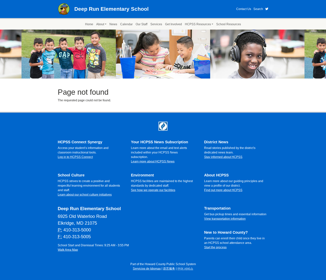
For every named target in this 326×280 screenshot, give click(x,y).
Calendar (126, 24)
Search (258, 9)
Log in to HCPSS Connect (75, 157)
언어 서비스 (185, 268)
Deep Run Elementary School (111, 9)
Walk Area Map (68, 249)
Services (156, 24)
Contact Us (243, 9)
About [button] (100, 24)
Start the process (215, 247)
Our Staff (141, 24)
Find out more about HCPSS (223, 190)
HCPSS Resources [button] (198, 24)
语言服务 (169, 268)
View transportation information (225, 218)
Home (89, 24)
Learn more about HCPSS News (153, 161)
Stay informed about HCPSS (223, 157)
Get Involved (173, 24)
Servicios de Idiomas (147, 268)
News (113, 24)
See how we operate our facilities (153, 190)
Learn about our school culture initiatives (85, 194)
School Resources (228, 24)
